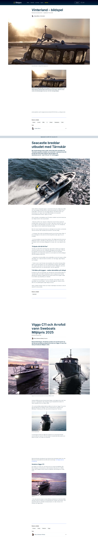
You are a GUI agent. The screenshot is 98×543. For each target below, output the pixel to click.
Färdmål (32, 2)
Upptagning (57, 122)
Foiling (39, 528)
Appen (42, 2)
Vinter (62, 122)
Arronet (38, 122)
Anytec (34, 122)
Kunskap (37, 2)
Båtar (28, 2)
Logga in (77, 2)
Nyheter (46, 2)
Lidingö (51, 122)
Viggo (49, 528)
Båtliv (44, 122)
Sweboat (44, 528)
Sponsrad (34, 294)
